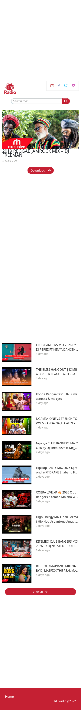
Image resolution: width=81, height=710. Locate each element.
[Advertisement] (40, 40)
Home (9, 697)
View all (38, 592)
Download (38, 170)
